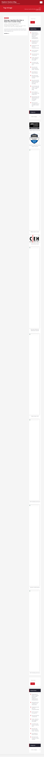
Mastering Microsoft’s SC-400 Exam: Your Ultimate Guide (35, 42)
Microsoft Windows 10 (15, 24)
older (14, 26)
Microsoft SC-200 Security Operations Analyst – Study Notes (35, 68)
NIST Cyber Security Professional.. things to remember (35, 76)
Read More (6, 33)
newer (9, 26)
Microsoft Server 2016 (7, 24)
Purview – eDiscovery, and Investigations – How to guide (35, 58)
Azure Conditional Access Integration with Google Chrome (35, 93)
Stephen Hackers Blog (9, 2)
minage (24, 25)
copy (17, 25)
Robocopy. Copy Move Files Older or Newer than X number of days (33, 9)
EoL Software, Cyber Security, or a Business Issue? (35, 63)
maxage (21, 25)
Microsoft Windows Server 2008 (9, 25)
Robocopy (17, 26)
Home (40, 7)
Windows (20, 26)
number (11, 26)
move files (6, 26)
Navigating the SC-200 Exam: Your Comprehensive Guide (35, 46)
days (19, 25)
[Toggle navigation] (41, 2)
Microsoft (19, 23)
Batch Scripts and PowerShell (13, 23)
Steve (6, 23)
